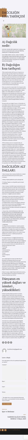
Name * (3, 381)
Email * (3, 386)
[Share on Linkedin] (8, 342)
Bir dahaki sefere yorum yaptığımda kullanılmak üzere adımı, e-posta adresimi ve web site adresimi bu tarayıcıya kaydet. (13, 399)
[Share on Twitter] (6, 342)
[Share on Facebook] (3, 342)
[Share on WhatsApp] (11, 342)
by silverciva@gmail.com (14, 349)
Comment (4, 364)
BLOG (3, 8)
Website (3, 392)
